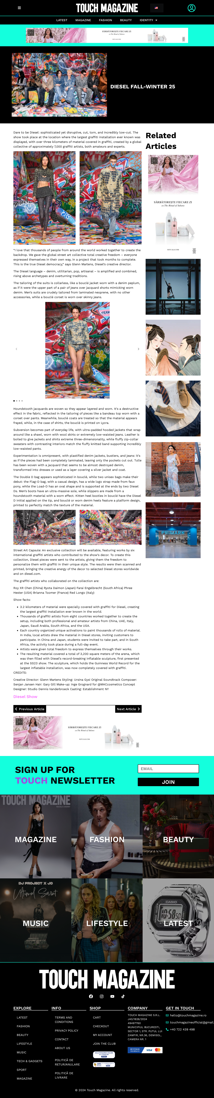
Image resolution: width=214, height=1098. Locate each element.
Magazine (83, 20)
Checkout (101, 1026)
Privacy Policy (66, 1030)
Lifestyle (24, 1043)
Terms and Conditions (64, 1020)
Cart (97, 1017)
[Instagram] (102, 996)
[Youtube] (112, 996)
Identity (146, 20)
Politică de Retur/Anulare (67, 1062)
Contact (62, 1039)
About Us (62, 1048)
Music (21, 1052)
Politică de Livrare (64, 1075)
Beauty (126, 20)
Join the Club (104, 1043)
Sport (22, 1070)
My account (102, 1035)
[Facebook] (91, 996)
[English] (156, 8)
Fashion (105, 20)
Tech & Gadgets (29, 1061)
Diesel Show (25, 696)
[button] (138, 349)
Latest (61, 20)
